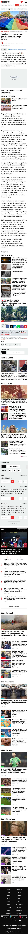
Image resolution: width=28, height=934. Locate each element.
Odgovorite (5, 481)
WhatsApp (23, 332)
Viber (2, 334)
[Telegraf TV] (20, 920)
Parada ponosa (16, 344)
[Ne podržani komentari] (19, 470)
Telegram (7, 334)
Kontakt (19, 928)
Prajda (21, 53)
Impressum (14, 925)
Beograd (6, 31)
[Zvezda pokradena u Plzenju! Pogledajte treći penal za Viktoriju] (6, 801)
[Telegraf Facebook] (7, 920)
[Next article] (27, 467)
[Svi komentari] (10, 470)
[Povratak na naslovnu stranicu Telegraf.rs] (5, 2)
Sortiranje (4, 470)
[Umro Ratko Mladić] (6, 274)
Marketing (8, 925)
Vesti (2, 31)
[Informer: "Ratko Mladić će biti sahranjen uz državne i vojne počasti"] (6, 294)
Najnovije (7, 613)
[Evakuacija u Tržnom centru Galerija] (6, 101)
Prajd (2, 344)
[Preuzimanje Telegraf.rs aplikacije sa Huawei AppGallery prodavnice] (23, 916)
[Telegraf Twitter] (12, 920)
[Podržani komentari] (14, 470)
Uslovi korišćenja (22, 925)
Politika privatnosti (11, 928)
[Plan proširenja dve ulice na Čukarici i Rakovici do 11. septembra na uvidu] (6, 108)
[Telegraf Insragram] (16, 920)
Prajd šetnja (8, 344)
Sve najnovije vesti (14, 606)
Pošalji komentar (16, 352)
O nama (3, 925)
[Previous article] (1, 467)
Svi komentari (14, 523)
